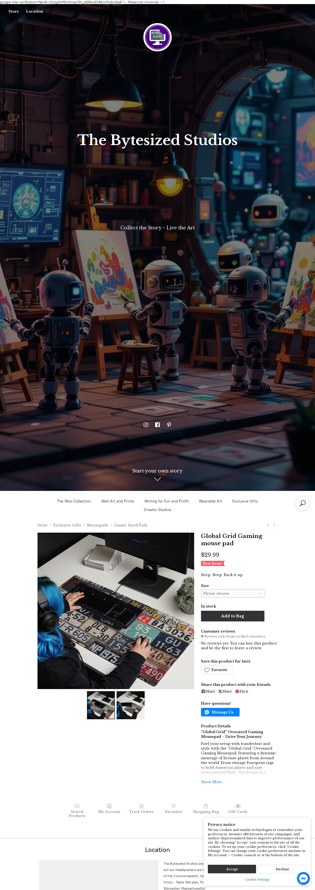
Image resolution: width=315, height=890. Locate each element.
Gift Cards (238, 812)
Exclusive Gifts (245, 501)
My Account (109, 812)
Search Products (77, 814)
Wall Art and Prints (117, 501)
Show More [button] (211, 782)
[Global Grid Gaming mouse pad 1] (130, 705)
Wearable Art (210, 501)
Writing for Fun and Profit (166, 501)
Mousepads (97, 525)
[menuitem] (268, 525)
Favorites (173, 812)
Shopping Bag (206, 812)
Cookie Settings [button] (257, 879)
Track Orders (141, 812)
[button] (217, 670)
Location (34, 11)
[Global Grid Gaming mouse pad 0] (101, 705)
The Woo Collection (74, 501)
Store (14, 11)
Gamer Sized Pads (130, 525)
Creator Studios (157, 509)
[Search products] (302, 503)
